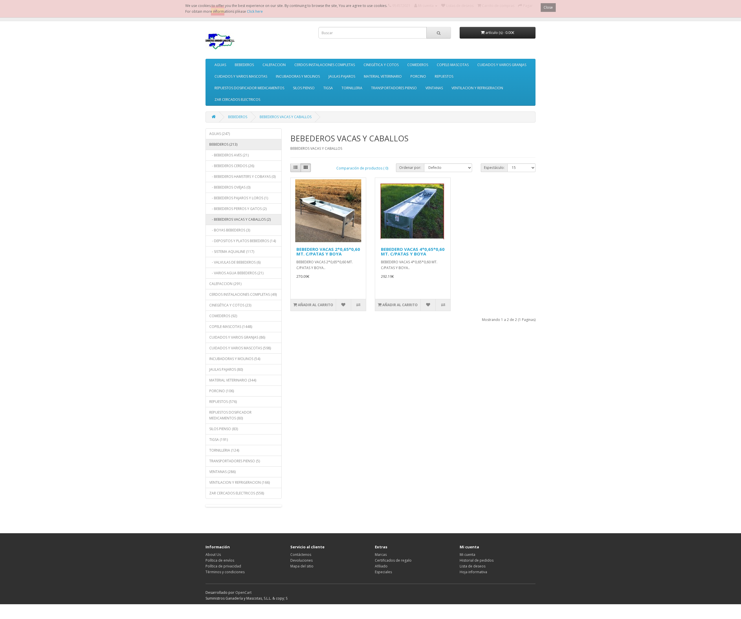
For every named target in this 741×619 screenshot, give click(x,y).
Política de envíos (220, 560)
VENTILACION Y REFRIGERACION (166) (239, 482)
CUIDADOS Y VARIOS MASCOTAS (240, 76)
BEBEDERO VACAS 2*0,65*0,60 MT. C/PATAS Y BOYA (328, 251)
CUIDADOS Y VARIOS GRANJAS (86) (237, 337)
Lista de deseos (472, 566)
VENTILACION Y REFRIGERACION (477, 87)
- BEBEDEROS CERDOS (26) (231, 165)
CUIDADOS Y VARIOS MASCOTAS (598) (240, 348)
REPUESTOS (444, 76)
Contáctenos (300, 554)
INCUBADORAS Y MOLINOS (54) (234, 358)
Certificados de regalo (393, 560)
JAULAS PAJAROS (342, 76)
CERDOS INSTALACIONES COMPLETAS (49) (243, 294)
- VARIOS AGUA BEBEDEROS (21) (236, 273)
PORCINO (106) (221, 390)
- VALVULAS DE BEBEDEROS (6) (235, 262)
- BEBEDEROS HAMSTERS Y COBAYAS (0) (242, 176)
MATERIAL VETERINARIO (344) (232, 380)
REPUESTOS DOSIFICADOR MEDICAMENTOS (249, 87)
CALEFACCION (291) (225, 283)
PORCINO (418, 76)
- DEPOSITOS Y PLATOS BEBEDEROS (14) (242, 240)
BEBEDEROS (244, 64)
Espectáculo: (494, 167)
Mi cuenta (467, 554)
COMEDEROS (417, 64)
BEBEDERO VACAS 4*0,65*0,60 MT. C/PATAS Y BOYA (413, 251)
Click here (255, 11)
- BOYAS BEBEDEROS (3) (229, 230)
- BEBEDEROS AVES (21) (229, 155)
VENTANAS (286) (222, 471)
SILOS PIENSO (304, 87)
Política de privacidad (223, 566)
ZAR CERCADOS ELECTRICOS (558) (236, 493)
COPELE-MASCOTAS (453, 64)
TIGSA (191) (218, 439)
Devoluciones (301, 560)
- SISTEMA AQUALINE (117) (231, 251)
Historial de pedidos (477, 560)
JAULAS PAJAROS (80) (226, 369)
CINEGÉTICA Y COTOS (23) (230, 305)
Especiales (383, 571)
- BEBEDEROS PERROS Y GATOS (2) (238, 208)
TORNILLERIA (352, 87)
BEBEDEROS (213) (223, 144)
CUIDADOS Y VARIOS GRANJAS (501, 64)
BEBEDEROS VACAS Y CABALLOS (285, 116)
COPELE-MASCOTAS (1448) (230, 326)
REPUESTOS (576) (223, 401)
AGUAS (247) (219, 133)
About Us (213, 554)
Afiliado (381, 566)
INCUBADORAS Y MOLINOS (298, 76)
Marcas (381, 554)
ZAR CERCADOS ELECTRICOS (237, 99)
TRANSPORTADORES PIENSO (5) (234, 461)
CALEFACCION (274, 64)
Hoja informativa (473, 571)
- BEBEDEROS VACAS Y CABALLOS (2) (240, 219)
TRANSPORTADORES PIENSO (394, 87)
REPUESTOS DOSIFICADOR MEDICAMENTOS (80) (230, 415)
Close (548, 7)
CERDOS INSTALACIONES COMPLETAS (324, 64)
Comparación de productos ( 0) (362, 168)
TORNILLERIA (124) (224, 450)
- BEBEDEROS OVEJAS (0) (229, 187)
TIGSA (328, 87)
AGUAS (220, 64)
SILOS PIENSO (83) (223, 428)
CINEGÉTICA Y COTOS (381, 64)
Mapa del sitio (301, 566)
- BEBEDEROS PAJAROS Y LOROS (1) (238, 198)
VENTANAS (434, 87)
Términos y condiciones (225, 571)
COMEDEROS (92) (223, 315)
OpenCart (243, 592)
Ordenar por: (410, 167)
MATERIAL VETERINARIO (383, 76)
